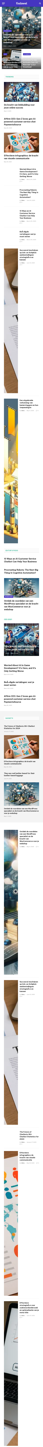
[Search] (40, 3)
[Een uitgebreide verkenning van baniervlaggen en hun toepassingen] (11, 471)
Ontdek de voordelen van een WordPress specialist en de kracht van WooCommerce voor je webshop (20, 38)
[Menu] (3, 3)
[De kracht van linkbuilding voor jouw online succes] (21, 92)
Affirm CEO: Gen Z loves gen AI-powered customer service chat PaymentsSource (20, 122)
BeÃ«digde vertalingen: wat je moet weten (28, 234)
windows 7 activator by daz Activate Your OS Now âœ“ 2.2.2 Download (30, 62)
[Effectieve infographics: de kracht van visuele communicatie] (21, 143)
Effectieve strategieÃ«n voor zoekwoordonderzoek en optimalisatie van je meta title (12, 62)
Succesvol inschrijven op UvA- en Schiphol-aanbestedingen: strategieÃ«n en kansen (29, 255)
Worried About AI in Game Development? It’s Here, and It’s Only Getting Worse (20, 668)
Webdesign (8, 596)
